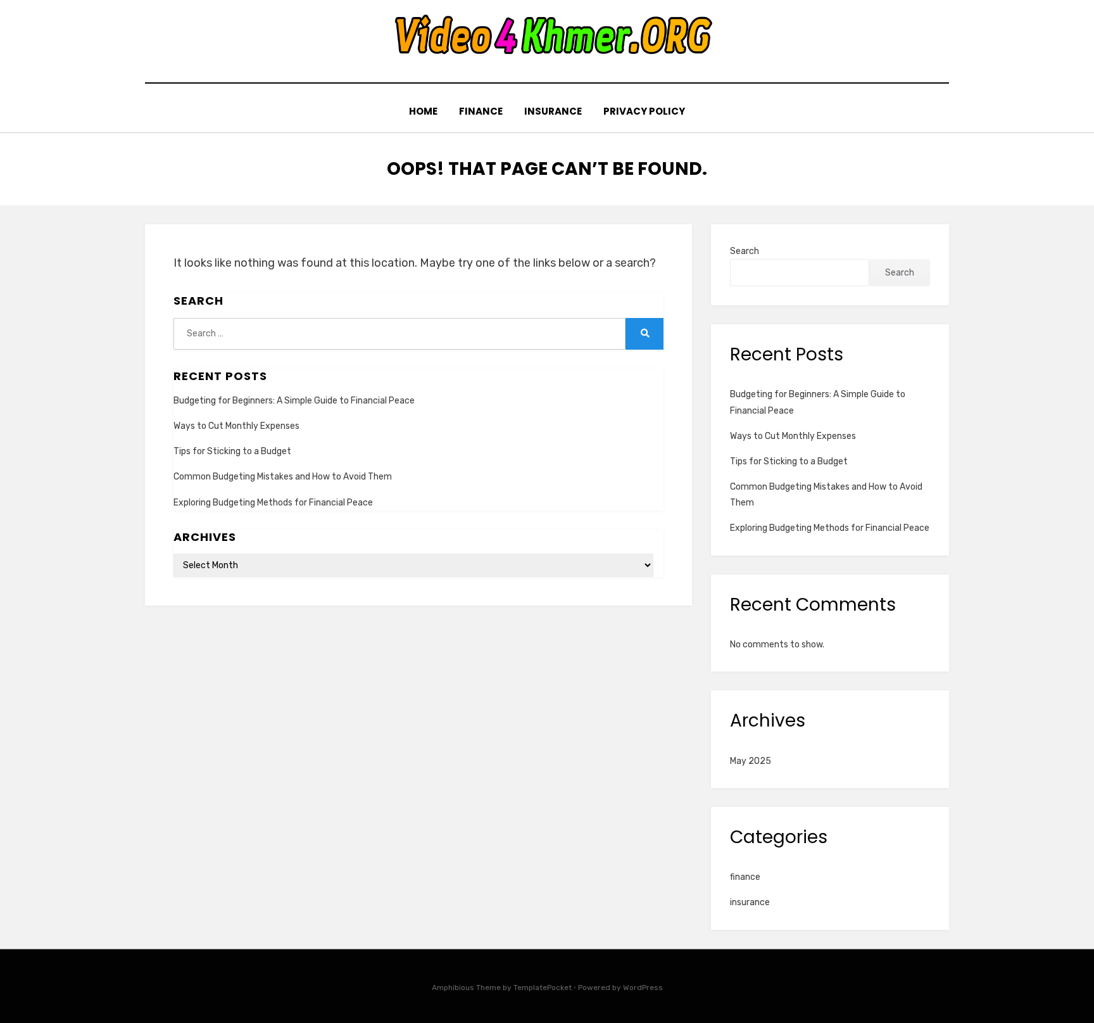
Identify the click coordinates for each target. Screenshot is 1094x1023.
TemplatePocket (542, 987)
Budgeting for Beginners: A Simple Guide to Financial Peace (294, 400)
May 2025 (750, 761)
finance (481, 111)
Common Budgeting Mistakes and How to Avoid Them (282, 476)
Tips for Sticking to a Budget (232, 451)
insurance (553, 111)
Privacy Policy (644, 111)
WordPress (643, 987)
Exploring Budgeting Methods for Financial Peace (273, 502)
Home (423, 111)
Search (744, 251)
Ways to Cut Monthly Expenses (236, 426)
